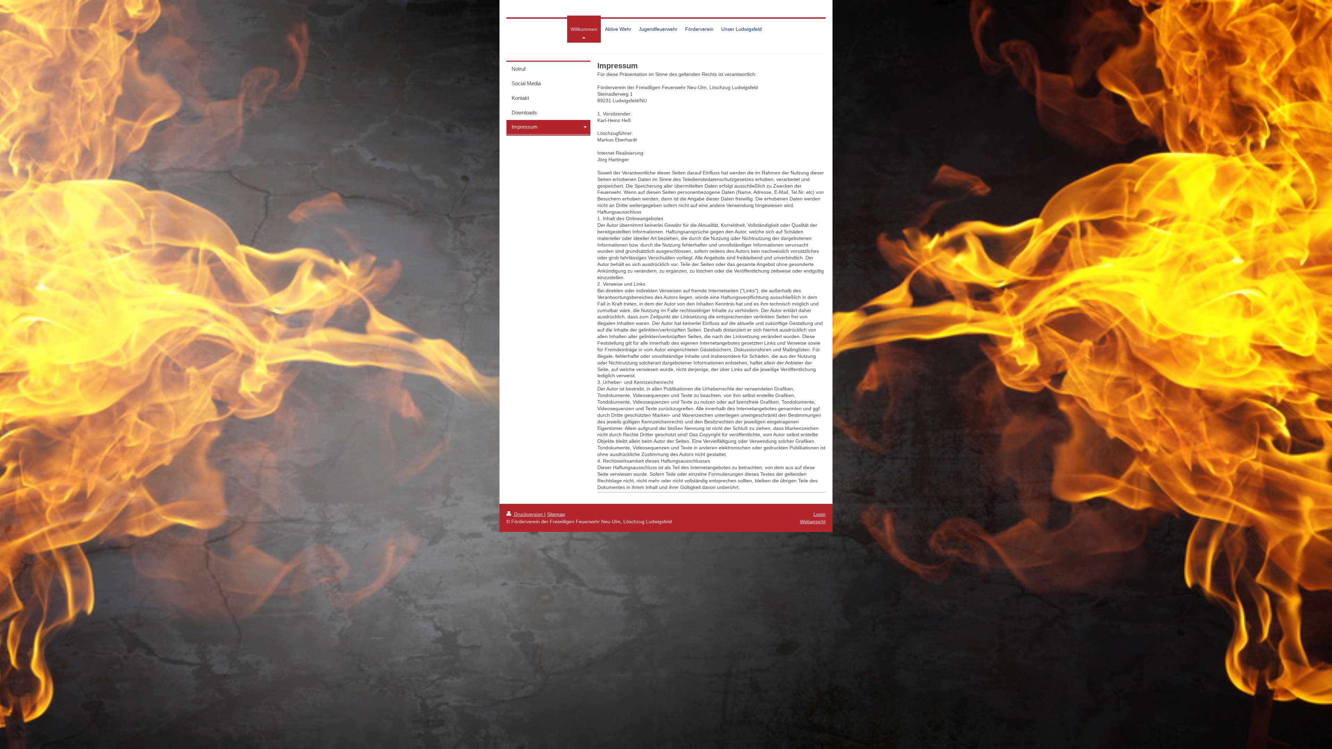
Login (819, 514)
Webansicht (813, 521)
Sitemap (556, 514)
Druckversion (528, 514)
